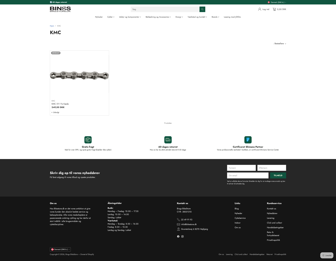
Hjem (52, 26)
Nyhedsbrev (272, 213)
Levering (270, 218)
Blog (237, 208)
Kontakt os (271, 208)
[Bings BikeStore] (60, 9)
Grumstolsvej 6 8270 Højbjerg (194, 229)
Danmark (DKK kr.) (277, 2)
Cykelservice (240, 218)
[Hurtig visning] (105, 54)
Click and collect (274, 222)
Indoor (237, 222)
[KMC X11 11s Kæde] (79, 74)
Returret (269, 254)
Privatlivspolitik (273, 240)
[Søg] (202, 9)
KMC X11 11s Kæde (60, 103)
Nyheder (238, 213)
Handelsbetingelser (275, 227)
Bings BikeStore (71, 254)
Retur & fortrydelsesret (273, 234)
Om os (238, 227)
